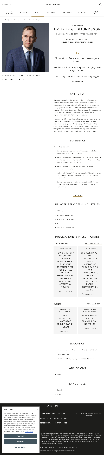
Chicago (70, 39)
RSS (65, 423)
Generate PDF (8, 75)
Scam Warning (33, 75)
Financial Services (65, 227)
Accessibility (45, 423)
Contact (57, 423)
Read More (77, 195)
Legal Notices (58, 413)
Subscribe (45, 413)
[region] (21, 430)
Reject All (20, 441)
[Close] (37, 409)
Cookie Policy (29, 431)
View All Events (94, 304)
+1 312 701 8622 (82, 39)
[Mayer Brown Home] (51, 4)
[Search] (100, 4)
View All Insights (93, 243)
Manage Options (20, 447)
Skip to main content (9, 1)
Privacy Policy (45, 418)
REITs (59, 223)
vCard (21, 75)
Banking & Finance (65, 215)
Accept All (20, 436)
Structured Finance (66, 219)
